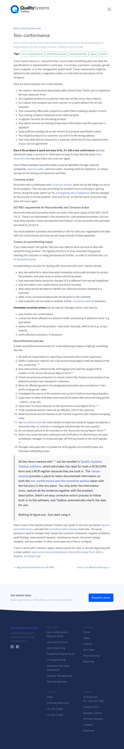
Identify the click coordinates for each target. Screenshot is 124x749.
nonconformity (78, 53)
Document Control (57, 642)
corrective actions (57, 53)
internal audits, (36, 169)
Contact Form (91, 706)
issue (93, 53)
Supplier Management (59, 675)
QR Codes (89, 649)
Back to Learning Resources (27, 28)
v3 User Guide (55, 714)
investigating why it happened (72, 192)
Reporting (88, 661)
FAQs (50, 696)
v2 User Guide (55, 708)
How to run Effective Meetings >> (93, 567)
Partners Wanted (92, 718)
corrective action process (63, 529)
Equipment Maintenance (60, 653)
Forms (86, 632)
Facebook (88, 730)
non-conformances (32, 53)
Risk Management (57, 681)
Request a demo (101, 597)
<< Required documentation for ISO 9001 (34, 567)
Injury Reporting (56, 647)
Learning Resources (58, 702)
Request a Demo (92, 712)
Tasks (86, 638)
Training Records (56, 659)
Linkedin (88, 724)
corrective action (82, 301)
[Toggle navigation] (109, 9)
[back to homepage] (30, 9)
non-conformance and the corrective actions (59, 481)
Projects (87, 643)
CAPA (102, 53)
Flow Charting (91, 655)
